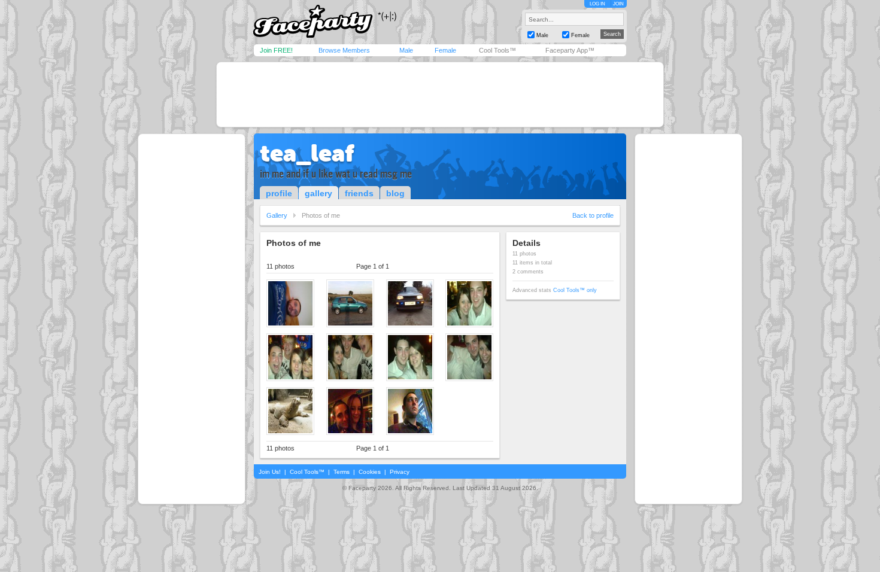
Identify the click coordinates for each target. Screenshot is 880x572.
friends (359, 193)
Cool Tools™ (497, 50)
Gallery (276, 215)
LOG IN (597, 4)
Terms (341, 471)
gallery (318, 193)
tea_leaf (307, 153)
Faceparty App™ (569, 50)
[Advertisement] (440, 94)
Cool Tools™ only (575, 290)
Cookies (370, 471)
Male (406, 50)
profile (279, 193)
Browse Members (344, 50)
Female (445, 50)
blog (395, 193)
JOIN (618, 4)
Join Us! (270, 471)
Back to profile (593, 215)
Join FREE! (276, 50)
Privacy (399, 471)
